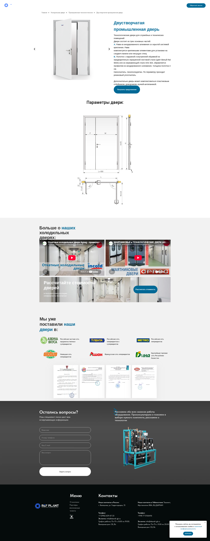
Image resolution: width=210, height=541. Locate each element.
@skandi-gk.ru (154, 521)
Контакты (126, 5)
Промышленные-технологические (81, 12)
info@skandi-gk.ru (175, 6)
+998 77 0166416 (145, 516)
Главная (44, 12)
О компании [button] (86, 5)
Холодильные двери (58, 12)
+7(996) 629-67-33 (174, 4)
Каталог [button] (60, 5)
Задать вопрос (65, 472)
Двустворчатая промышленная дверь (109, 12)
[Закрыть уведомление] (205, 522)
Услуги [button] (71, 5)
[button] (196, 5)
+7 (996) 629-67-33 (106, 516)
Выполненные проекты (107, 5)
